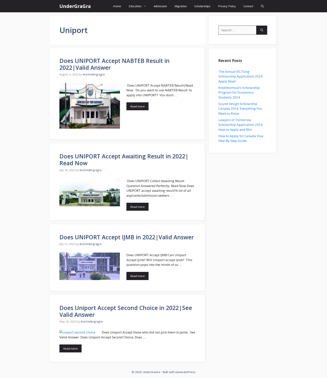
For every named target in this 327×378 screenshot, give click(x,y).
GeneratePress (185, 372)
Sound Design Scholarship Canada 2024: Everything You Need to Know (240, 109)
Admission (160, 6)
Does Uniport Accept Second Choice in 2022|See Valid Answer (125, 311)
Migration (180, 6)
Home (117, 6)
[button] (262, 6)
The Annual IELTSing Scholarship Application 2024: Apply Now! (240, 76)
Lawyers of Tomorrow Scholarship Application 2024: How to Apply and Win (240, 125)
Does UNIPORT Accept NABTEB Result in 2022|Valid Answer (114, 64)
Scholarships (202, 6)
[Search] (261, 30)
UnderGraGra (75, 6)
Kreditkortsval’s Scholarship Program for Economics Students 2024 (239, 92)
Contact (248, 6)
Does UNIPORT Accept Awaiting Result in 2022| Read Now (123, 159)
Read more (137, 106)
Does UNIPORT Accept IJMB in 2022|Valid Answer (126, 237)
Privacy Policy (227, 6)
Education (135, 6)
